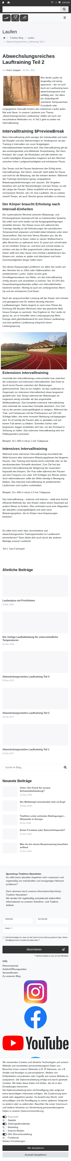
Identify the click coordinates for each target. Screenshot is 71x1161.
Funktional (13, 1137)
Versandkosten (10, 972)
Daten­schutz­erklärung (32, 1111)
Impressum (62, 1104)
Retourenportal (10, 965)
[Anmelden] (3, 2)
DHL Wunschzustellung (20, 1134)
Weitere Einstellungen (13, 1141)
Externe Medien (16, 1130)
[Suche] (64, 9)
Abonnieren (34, 949)
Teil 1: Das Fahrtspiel (14, 548)
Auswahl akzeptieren (35, 1154)
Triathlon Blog (16, 38)
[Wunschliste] (52, 2)
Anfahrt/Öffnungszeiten (14, 969)
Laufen (31, 38)
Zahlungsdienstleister (19, 1123)
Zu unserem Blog (11, 976)
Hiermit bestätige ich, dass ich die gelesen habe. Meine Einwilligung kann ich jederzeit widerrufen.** (36, 938)
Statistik (12, 1120)
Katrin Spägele (14, 70)
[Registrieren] (9, 2)
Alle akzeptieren (35, 1148)
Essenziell (13, 1116)
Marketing (13, 1127)
